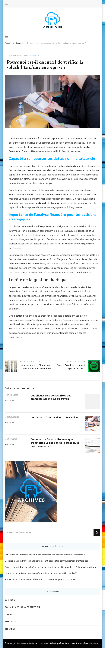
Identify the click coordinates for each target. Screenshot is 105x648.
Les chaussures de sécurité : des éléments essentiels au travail (51, 397)
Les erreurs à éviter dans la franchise (54, 417)
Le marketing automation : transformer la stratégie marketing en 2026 (41, 573)
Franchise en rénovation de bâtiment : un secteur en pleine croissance (40, 579)
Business (34, 55)
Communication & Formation (22, 607)
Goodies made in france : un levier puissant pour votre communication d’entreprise (46, 560)
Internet (10, 629)
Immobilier (11, 621)
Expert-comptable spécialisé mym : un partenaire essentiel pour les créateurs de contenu (50, 567)
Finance (9, 614)
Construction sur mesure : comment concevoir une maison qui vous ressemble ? (45, 554)
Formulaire (70, 643)
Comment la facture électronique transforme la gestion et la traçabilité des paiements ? (55, 443)
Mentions (93, 643)
